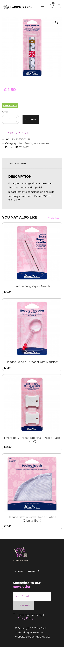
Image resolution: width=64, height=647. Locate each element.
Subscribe (23, 605)
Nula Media (42, 636)
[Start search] (59, 6)
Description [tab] (17, 163)
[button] (42, 6)
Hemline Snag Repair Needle (32, 286)
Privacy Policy (25, 618)
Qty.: (5, 111)
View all (53, 218)
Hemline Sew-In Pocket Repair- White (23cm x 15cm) (32, 519)
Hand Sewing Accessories (33, 143)
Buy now (31, 119)
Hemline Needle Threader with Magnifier (32, 362)
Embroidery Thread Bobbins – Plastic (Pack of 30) (32, 439)
